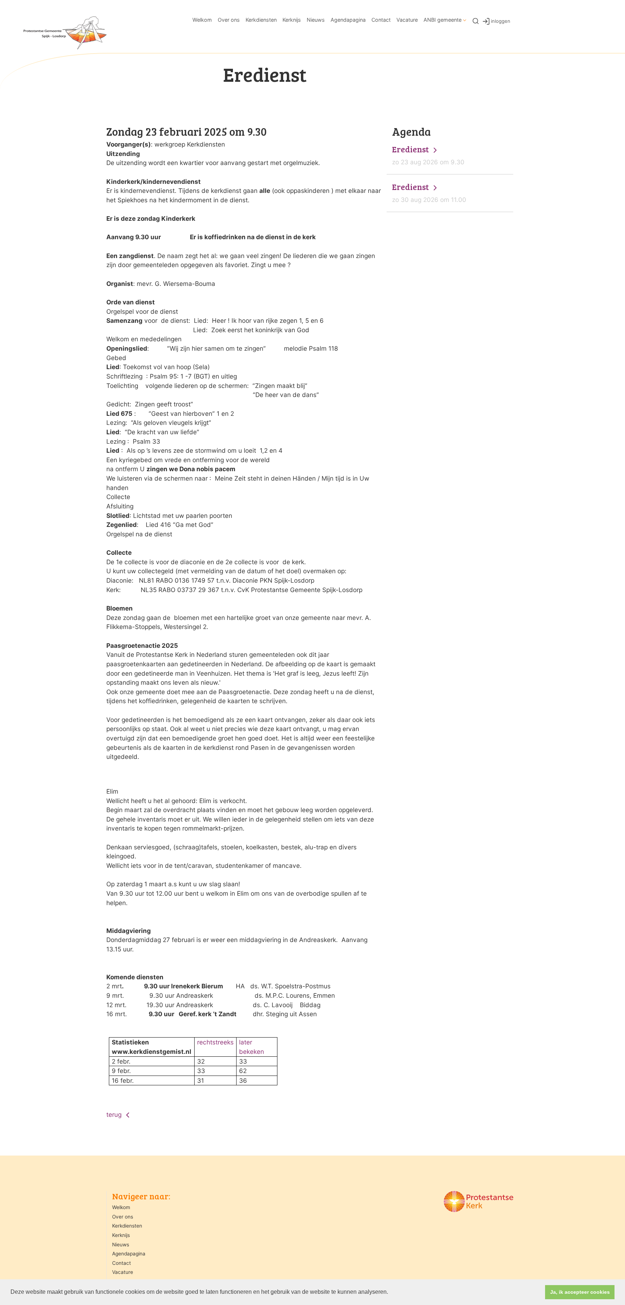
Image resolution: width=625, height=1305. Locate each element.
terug (114, 1114)
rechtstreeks (215, 1042)
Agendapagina (348, 20)
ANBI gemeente (443, 20)
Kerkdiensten (261, 20)
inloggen (500, 21)
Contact (381, 20)
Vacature (407, 20)
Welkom (202, 20)
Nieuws (316, 20)
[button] (391, 1293)
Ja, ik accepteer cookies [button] (580, 1292)
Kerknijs (291, 20)
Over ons (229, 20)
